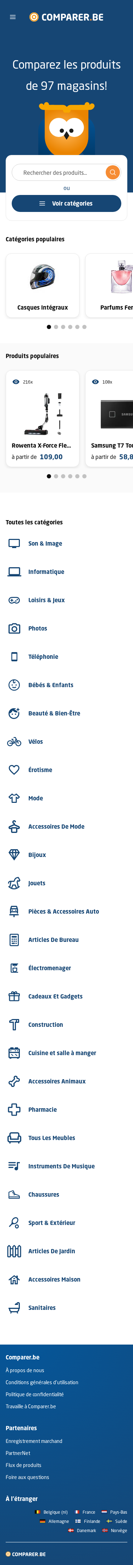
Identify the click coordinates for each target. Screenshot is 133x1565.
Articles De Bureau (53, 939)
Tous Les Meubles (51, 1137)
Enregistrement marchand (34, 1441)
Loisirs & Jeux (46, 600)
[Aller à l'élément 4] (70, 327)
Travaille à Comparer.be (31, 1406)
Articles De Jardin (51, 1251)
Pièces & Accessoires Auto (63, 911)
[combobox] (66, 172)
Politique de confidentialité (35, 1394)
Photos (37, 628)
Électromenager (49, 968)
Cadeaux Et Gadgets (55, 996)
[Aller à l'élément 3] (63, 327)
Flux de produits (23, 1465)
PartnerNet (18, 1453)
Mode (35, 798)
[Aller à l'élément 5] (77, 327)
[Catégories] (13, 16)
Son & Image (45, 543)
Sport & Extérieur (51, 1222)
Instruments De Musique (61, 1166)
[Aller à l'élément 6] (84, 327)
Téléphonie (43, 656)
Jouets (36, 883)
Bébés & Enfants (50, 685)
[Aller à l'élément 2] (56, 327)
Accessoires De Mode (56, 826)
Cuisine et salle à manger (62, 1053)
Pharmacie (42, 1109)
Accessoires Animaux (57, 1081)
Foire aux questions (27, 1477)
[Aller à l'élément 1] (49, 327)
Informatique (46, 571)
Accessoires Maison (54, 1279)
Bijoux (37, 854)
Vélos (35, 741)
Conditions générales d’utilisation (42, 1382)
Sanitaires (42, 1307)
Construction (45, 1024)
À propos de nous (25, 1370)
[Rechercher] (113, 172)
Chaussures (43, 1194)
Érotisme (40, 769)
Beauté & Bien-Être (54, 713)
